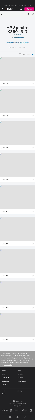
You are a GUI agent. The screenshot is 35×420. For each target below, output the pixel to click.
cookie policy (8, 365)
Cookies (20, 377)
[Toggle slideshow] (20, 54)
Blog (3, 374)
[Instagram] (25, 417)
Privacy (20, 391)
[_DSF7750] (17, 197)
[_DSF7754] (17, 261)
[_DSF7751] (17, 229)
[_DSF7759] (17, 293)
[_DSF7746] (17, 165)
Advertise (21, 374)
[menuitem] (21, 9)
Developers (5, 377)
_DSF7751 (4, 243)
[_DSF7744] (17, 133)
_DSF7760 (4, 339)
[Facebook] (10, 417)
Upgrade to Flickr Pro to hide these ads (17, 5)
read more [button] (17, 35)
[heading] (9, 9)
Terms (4, 394)
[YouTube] (17, 417)
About (4, 370)
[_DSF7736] (17, 101)
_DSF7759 (4, 307)
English (4, 384)
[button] (28, 14)
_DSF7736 (4, 115)
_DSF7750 (4, 211)
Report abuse (22, 381)
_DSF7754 (4, 275)
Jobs (19, 370)
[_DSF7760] (17, 325)
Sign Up (29, 9)
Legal (4, 391)
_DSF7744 (4, 147)
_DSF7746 (4, 179)
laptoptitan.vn (19, 37)
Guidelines (5, 381)
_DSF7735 (4, 83)
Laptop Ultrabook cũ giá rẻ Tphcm (17, 43)
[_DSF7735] (17, 69)
